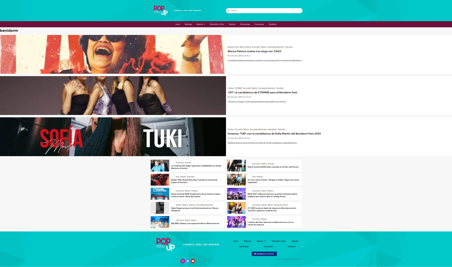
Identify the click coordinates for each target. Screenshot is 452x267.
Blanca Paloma (245, 47)
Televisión (289, 47)
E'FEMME (238, 88)
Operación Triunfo (281, 205)
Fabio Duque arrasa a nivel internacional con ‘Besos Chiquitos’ (194, 209)
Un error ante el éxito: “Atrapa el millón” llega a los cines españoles (273, 181)
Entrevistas (245, 24)
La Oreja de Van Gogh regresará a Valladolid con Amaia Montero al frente (196, 167)
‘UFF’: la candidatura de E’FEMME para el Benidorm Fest (262, 92)
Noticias (188, 24)
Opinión (232, 24)
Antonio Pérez (245, 56)
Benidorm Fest (233, 47)
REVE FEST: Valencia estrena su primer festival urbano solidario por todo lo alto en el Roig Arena (272, 195)
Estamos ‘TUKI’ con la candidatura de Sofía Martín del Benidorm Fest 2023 (274, 133)
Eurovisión (256, 47)
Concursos (259, 24)
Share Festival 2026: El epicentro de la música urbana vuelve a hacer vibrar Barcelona (195, 195)
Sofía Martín (272, 129)
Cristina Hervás (246, 97)
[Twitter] (188, 261)
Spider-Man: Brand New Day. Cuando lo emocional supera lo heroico (194, 181)
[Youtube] (193, 261)
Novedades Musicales (275, 47)
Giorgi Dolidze (245, 138)
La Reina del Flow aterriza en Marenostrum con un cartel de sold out (271, 223)
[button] (264, 254)
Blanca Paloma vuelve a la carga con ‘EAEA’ (255, 51)
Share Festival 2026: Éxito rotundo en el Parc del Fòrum (273, 167)
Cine (177, 177)
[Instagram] (182, 261)
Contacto (273, 24)
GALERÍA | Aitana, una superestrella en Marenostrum (195, 223)
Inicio (177, 24)
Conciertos (180, 162)
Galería (264, 191)
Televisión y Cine (217, 24)
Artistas (231, 88)
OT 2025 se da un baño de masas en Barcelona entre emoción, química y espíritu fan (272, 209)
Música (200, 24)
